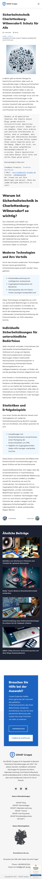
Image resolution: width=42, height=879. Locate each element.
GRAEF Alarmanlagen (21, 805)
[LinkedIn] (21, 789)
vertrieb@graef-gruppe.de (24, 172)
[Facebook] (16, 789)
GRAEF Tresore (21, 811)
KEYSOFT (21, 819)
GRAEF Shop (21, 803)
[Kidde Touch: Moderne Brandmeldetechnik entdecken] (21, 577)
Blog (16, 32)
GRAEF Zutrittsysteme (21, 813)
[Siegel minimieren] (40, 866)
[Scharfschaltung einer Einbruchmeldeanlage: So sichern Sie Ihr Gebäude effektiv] (21, 607)
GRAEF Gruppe (23, 877)
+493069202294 (19, 175)
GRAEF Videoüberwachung (21, 808)
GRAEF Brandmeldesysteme (21, 816)
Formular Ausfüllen (21, 738)
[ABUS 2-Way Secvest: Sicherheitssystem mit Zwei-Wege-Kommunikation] (21, 637)
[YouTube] (26, 789)
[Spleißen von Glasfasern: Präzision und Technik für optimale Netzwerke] (21, 547)
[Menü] (38, 4)
